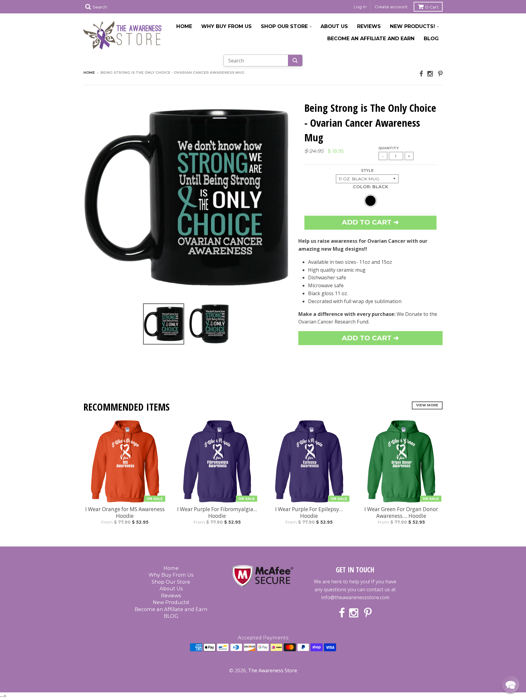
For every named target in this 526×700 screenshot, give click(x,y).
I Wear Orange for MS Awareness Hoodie (125, 512)
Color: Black (370, 186)
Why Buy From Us (226, 26)
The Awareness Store (272, 670)
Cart (431, 7)
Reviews (369, 26)
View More (427, 405)
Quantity (388, 148)
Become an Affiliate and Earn (371, 38)
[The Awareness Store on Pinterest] (440, 74)
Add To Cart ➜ (370, 338)
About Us (334, 26)
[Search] (295, 60)
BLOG (431, 38)
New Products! (412, 26)
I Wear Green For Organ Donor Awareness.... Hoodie (401, 512)
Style (367, 170)
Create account (391, 6)
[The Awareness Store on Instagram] (430, 74)
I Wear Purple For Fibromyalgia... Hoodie (217, 512)
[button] (510, 684)
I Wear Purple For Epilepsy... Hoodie (309, 512)
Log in (359, 6)
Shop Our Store (284, 26)
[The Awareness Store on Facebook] (421, 74)
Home (184, 26)
